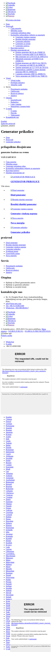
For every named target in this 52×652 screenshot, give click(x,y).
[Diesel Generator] (17, 190)
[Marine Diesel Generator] (22, 200)
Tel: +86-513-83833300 (15, 306)
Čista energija (16, 28)
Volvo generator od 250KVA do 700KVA (31, 76)
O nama (9, 109)
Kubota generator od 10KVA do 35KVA (31, 63)
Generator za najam (22, 44)
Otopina (9, 98)
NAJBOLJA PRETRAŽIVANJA (38, 331)
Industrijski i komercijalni (20, 106)
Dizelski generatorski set (20, 50)
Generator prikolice (22, 41)
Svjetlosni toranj (12, 251)
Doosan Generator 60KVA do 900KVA (30, 54)
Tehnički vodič (16, 85)
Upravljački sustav (13, 253)
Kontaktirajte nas (12, 117)
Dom (8, 24)
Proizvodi (9, 26)
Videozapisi (15, 115)
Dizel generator (12, 243)
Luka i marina (16, 104)
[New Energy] (17, 218)
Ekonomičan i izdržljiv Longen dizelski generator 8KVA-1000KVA (30, 71)
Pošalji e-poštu (6, 336)
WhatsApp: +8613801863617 (17, 308)
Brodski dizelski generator (25, 39)
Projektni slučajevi (18, 83)
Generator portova (22, 46)
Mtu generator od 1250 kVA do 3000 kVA (31, 57)
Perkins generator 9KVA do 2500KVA (30, 52)
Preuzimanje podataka (19, 89)
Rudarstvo (15, 102)
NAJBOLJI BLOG (15, 331)
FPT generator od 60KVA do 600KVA (30, 65)
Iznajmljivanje (16, 100)
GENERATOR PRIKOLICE (25, 181)
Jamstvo (14, 96)
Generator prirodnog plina (20, 33)
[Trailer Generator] (19, 227)
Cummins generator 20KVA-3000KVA (30, 74)
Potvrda (14, 113)
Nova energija (11, 256)
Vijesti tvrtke (15, 80)
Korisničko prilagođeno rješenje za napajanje (28, 35)
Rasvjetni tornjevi (17, 48)
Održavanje (15, 91)
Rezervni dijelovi (17, 93)
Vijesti (8, 78)
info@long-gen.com (13, 304)
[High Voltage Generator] (22, 209)
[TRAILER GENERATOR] (23, 177)
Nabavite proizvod (8, 124)
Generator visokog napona (25, 37)
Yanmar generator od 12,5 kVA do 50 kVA (31, 67)
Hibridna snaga (16, 31)
